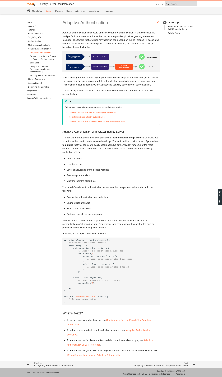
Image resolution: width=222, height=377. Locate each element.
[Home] (28, 10)
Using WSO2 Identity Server (39, 98)
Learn (48, 10)
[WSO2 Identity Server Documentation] (31, 4)
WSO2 (178, 371)
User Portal (31, 94)
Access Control (35, 83)
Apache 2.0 (180, 374)
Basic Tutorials (34, 33)
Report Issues (219, 196)
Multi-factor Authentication (40, 45)
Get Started (37, 10)
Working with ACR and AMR (42, 75)
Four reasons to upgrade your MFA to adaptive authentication (93, 112)
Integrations (32, 90)
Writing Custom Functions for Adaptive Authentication (94, 354)
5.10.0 (158, 4)
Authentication (34, 41)
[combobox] (181, 4)
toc (165, 22)
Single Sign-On (35, 37)
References (108, 10)
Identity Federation (36, 79)
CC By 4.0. (146, 374)
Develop (59, 10)
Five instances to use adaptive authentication (86, 116)
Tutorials (30, 25)
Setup (69, 10)
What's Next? (174, 32)
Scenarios (34, 62)
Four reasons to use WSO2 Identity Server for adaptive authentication (96, 121)
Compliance (94, 10)
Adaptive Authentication (39, 48)
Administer (80, 10)
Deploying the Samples (38, 86)
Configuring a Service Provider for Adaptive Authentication (43, 57)
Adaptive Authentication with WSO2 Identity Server (180, 27)
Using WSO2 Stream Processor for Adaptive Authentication (40, 69)
